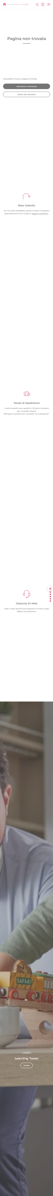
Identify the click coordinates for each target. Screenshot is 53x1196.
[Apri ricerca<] (37, 4)
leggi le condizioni (40, 213)
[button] (50, 588)
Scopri (26, 1066)
